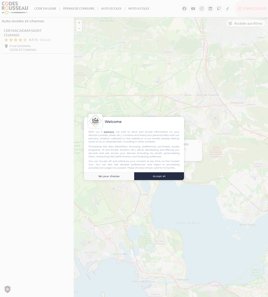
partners (109, 131)
